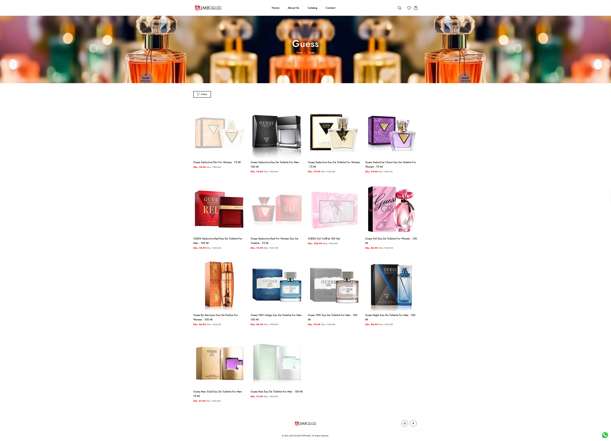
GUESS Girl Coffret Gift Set (324, 238)
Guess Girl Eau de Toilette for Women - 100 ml (391, 241)
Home (275, 8)
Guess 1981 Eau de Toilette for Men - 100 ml (332, 317)
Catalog (312, 8)
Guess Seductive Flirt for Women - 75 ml (217, 162)
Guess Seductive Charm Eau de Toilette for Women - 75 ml (390, 164)
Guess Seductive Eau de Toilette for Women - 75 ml (334, 164)
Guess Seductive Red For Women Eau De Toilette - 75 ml (274, 241)
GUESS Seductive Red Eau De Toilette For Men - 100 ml (217, 241)
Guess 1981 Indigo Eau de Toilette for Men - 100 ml (277, 317)
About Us (293, 8)
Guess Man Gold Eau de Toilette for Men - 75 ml (218, 394)
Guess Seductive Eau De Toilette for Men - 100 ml (275, 164)
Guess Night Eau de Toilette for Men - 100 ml (390, 317)
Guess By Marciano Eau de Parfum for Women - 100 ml (215, 317)
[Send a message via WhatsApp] (605, 435)
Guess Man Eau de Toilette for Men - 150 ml (276, 391)
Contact (330, 8)
